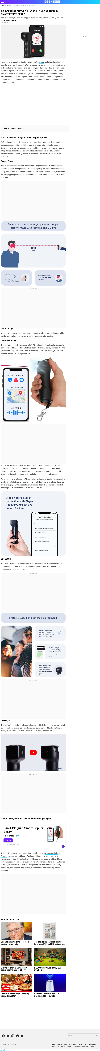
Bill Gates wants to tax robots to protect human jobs (15, 943)
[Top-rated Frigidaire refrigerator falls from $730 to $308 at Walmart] (50, 931)
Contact (59, 1044)
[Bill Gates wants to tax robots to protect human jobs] (16, 931)
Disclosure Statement (70, 1044)
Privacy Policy (92, 1044)
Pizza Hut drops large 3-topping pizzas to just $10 (15, 995)
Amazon (4, 856)
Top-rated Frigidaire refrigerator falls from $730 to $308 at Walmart (49, 943)
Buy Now (8, 840)
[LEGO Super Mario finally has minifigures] (50, 957)
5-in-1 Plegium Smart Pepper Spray (23, 829)
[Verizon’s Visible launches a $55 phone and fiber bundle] (50, 983)
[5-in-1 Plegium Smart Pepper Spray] (55, 827)
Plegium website (51, 853)
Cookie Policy (55, 1046)
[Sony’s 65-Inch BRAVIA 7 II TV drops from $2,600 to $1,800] (16, 957)
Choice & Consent (66, 1046)
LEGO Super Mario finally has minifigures (47, 969)
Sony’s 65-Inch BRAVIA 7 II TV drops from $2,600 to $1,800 (14, 969)
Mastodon (3, 1050)
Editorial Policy (82, 1044)
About (53, 1044)
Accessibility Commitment (81, 1046)
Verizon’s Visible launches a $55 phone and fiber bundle (48, 995)
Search (97, 1036)
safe (2, 74)
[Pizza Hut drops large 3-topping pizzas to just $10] (16, 983)
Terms (92, 1046)
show (20, 128)
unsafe (41, 62)
